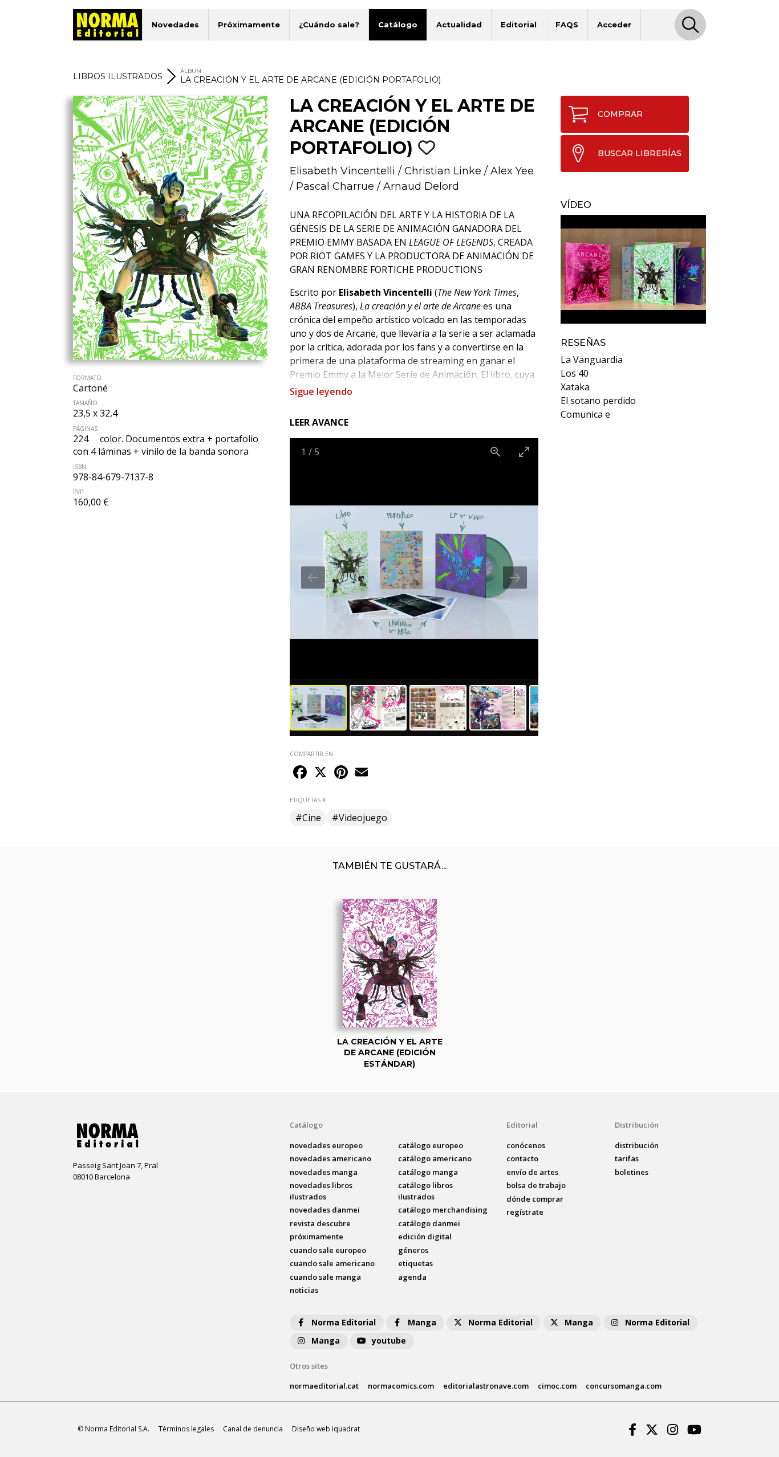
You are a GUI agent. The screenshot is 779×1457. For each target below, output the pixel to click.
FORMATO (87, 378)
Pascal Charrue (335, 186)
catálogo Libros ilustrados (425, 1191)
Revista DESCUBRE (320, 1223)
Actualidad (459, 24)
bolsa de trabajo (536, 1185)
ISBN (79, 467)
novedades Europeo (326, 1145)
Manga (422, 1322)
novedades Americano (330, 1158)
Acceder (614, 24)
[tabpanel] (633, 269)
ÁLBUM (190, 71)
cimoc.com (557, 1386)
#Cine (308, 817)
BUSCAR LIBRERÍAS (639, 153)
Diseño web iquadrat (326, 1429)
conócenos (525, 1145)
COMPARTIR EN (311, 754)
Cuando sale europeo (328, 1250)
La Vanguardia (592, 359)
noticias (304, 1290)
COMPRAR (620, 114)
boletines (631, 1172)
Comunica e (585, 414)
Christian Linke (442, 171)
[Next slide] (515, 577)
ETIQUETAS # (308, 800)
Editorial (519, 24)
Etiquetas (415, 1263)
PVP (78, 492)
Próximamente (249, 24)
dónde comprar (534, 1199)
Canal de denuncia (253, 1429)
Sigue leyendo (321, 391)
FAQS (566, 24)
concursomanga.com (624, 1386)
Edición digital (425, 1236)
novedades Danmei (325, 1210)
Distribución (637, 1125)
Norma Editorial (343, 1322)
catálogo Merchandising (443, 1210)
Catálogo (397, 24)
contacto (522, 1158)
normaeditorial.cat (324, 1386)
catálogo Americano (435, 1158)
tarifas (627, 1158)
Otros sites (309, 1366)
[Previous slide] (313, 577)
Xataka (575, 387)
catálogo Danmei (429, 1223)
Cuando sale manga (325, 1277)
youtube (389, 1340)
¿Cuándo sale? (329, 24)
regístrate (524, 1212)
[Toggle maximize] (524, 451)
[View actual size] (495, 451)
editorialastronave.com (486, 1386)
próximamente (316, 1236)
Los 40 (575, 373)
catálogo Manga (428, 1172)
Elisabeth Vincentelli (342, 171)
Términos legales (186, 1429)
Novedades (175, 24)
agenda (412, 1277)
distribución (637, 1145)
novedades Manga (324, 1172)
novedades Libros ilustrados (321, 1191)
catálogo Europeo (430, 1145)
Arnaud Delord (421, 186)
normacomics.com (401, 1386)
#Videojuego (359, 817)
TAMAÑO (85, 403)
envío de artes (532, 1172)
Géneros (413, 1250)
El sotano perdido (598, 400)
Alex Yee (512, 171)
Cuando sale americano (332, 1263)
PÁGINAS (85, 428)
